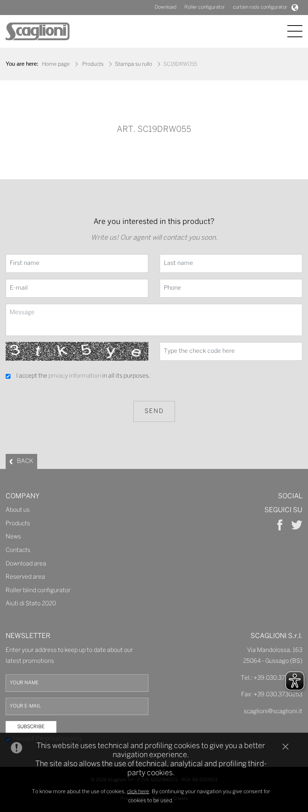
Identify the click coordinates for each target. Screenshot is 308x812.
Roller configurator (204, 7)
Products (93, 64)
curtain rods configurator (260, 7)
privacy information (74, 376)
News (13, 537)
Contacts (18, 550)
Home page (56, 64)
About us (18, 510)
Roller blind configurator (38, 590)
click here (138, 791)
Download (166, 7)
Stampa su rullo (133, 64)
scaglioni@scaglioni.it (273, 711)
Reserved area (25, 577)
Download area (26, 564)
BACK (25, 461)
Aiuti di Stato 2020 (31, 603)
